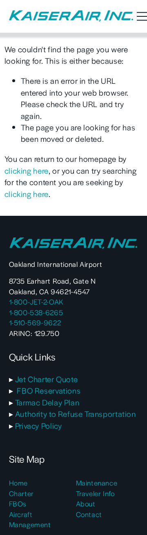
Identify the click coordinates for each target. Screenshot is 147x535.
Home (18, 483)
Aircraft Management (30, 519)
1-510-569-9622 (35, 322)
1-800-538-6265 (36, 312)
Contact (89, 514)
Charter (21, 493)
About (86, 503)
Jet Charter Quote (46, 379)
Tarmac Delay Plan (47, 402)
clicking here (26, 170)
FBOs (18, 503)
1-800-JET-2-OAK (36, 302)
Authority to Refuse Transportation (75, 413)
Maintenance (97, 483)
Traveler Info (95, 493)
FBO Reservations (48, 390)
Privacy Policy (38, 425)
